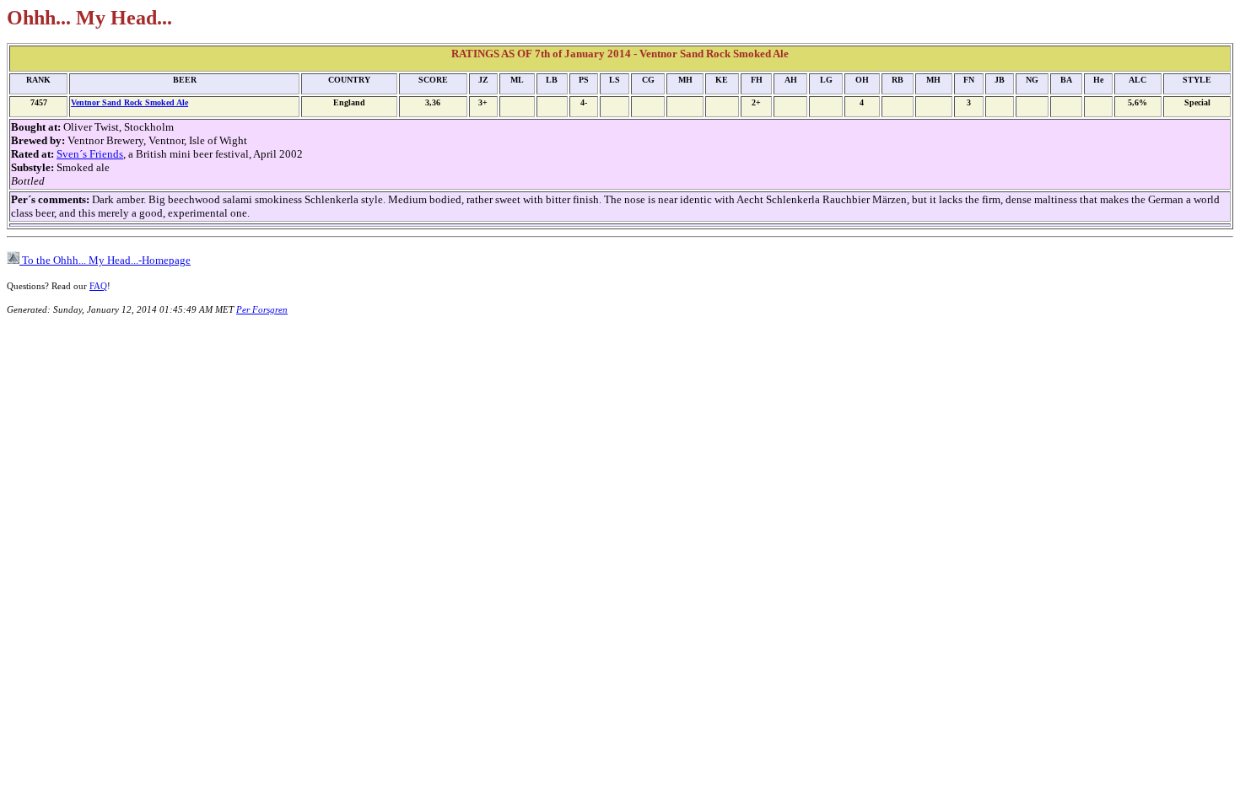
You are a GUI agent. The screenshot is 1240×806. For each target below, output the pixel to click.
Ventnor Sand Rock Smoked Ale (129, 102)
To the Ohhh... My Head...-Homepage (105, 260)
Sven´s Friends (90, 154)
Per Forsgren (262, 309)
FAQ (98, 286)
